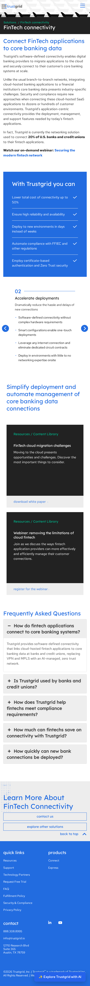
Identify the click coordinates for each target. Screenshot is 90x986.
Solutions (9, 22)
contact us (45, 816)
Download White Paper (30, 501)
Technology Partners (16, 875)
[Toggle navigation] (82, 6)
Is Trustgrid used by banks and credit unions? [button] (44, 684)
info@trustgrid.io (14, 938)
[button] (5, 328)
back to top (69, 834)
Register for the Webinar (31, 589)
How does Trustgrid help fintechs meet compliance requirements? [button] (36, 708)
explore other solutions (45, 827)
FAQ (6, 889)
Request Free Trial (14, 882)
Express (53, 868)
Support (8, 868)
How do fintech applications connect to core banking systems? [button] (43, 628)
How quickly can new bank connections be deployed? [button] (39, 754)
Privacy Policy (12, 910)
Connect (53, 860)
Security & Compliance (17, 903)
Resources (10, 860)
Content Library (45, 434)
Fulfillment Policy (14, 896)
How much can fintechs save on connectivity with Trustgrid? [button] (44, 732)
